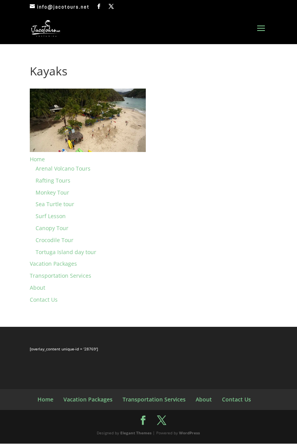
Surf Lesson (51, 216)
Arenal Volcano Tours (63, 168)
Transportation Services (60, 275)
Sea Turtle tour (55, 204)
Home (37, 159)
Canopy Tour (52, 228)
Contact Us (44, 299)
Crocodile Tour (54, 240)
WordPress (189, 432)
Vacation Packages (53, 263)
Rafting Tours (53, 180)
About (37, 287)
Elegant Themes (136, 432)
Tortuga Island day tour (66, 252)
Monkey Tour (52, 192)
